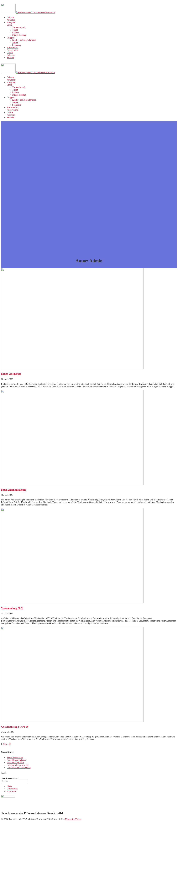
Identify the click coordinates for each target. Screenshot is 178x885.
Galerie (10, 52)
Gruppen (10, 37)
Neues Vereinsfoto (11, 373)
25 (10, 744)
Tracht (15, 30)
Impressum (11, 791)
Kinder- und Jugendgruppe (24, 40)
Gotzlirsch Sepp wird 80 (15, 726)
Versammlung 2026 (12, 608)
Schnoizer (16, 45)
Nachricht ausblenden (59, 879)
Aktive (15, 42)
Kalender (11, 55)
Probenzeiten (12, 47)
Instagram (11, 22)
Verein (9, 25)
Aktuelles (11, 20)
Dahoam (10, 17)
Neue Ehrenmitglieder (13, 489)
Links (9, 786)
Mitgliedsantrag (19, 35)
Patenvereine (12, 50)
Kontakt (10, 57)
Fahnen (15, 32)
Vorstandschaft (18, 27)
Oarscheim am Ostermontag (19, 767)
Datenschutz (12, 788)
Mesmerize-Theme (73, 819)
